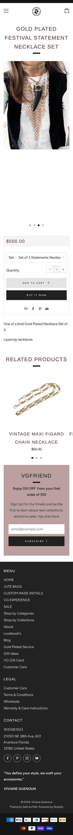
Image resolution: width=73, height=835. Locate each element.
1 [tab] (32, 458)
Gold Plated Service (19, 647)
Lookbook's (12, 633)
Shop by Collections (19, 620)
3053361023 (13, 729)
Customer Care (15, 667)
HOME (9, 580)
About (8, 627)
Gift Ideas (11, 653)
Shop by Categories (19, 613)
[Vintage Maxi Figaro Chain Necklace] (36, 399)
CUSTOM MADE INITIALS (23, 593)
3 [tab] (41, 458)
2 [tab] (37, 458)
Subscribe (34, 541)
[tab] (30, 225)
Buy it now (37, 295)
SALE (8, 607)
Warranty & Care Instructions (26, 708)
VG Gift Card (14, 660)
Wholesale (11, 701)
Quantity (12, 270)
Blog (7, 640)
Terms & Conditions (18, 695)
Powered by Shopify (51, 806)
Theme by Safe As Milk (23, 806)
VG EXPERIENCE (17, 600)
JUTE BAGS (13, 586)
